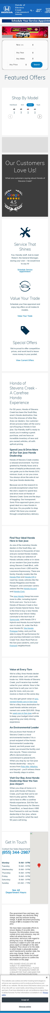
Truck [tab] (38, 105)
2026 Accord (14, 112)
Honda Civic (19, 591)
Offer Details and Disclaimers (7, 36)
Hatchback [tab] (13, 105)
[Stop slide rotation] (45, 35)
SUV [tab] (22, 105)
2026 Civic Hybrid (34, 112)
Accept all (25, 1000)
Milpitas (34, 766)
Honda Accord (30, 588)
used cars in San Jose (22, 713)
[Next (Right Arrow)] (39, 116)
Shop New (39, 10)
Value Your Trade (25, 316)
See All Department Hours (16, 891)
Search (37, 65)
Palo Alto (25, 766)
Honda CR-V (30, 577)
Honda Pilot (15, 577)
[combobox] (25, 45)
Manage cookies (25, 1007)
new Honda (19, 596)
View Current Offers (25, 360)
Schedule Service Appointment (25, 271)
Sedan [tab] (30, 105)
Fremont (13, 645)
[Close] (46, 977)
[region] (25, 993)
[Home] (7, 9)
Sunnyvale (14, 619)
